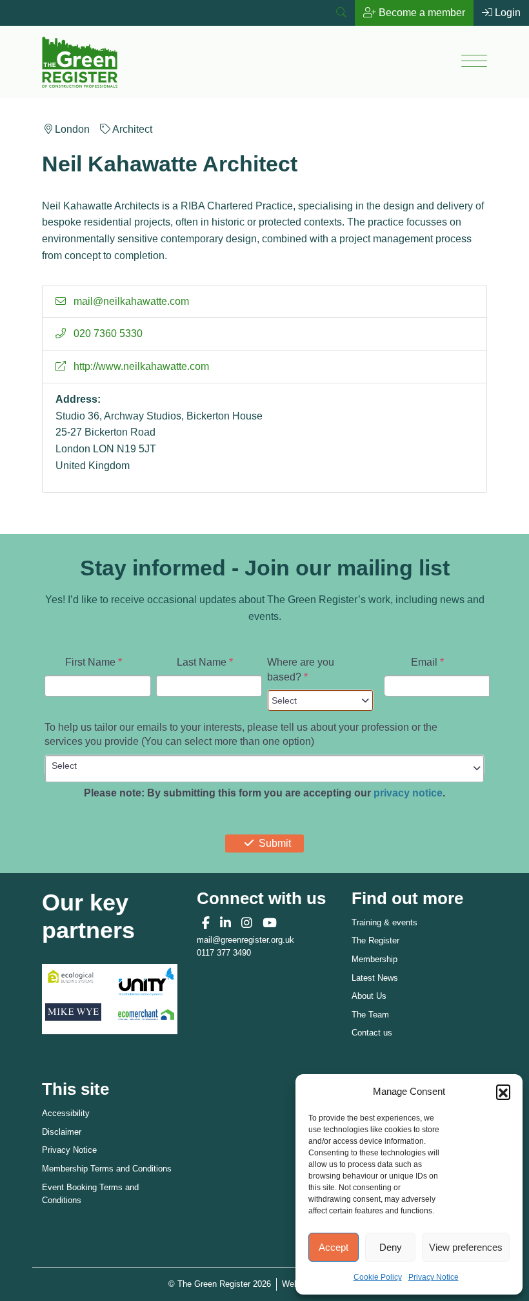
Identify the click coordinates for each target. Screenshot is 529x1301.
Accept (333, 1247)
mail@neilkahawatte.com (130, 301)
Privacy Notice (433, 1277)
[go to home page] (79, 60)
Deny (390, 1247)
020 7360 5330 (107, 333)
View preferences (466, 1247)
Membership (374, 959)
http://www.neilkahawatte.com (140, 366)
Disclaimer (61, 1132)
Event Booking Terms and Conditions (90, 1194)
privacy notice (408, 792)
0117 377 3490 (224, 953)
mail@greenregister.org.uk (245, 940)
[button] (503, 1091)
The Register (375, 940)
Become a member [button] (420, 12)
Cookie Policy (378, 1277)
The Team (370, 1014)
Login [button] (506, 12)
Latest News (375, 978)
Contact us (372, 1032)
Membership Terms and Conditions (107, 1168)
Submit (275, 843)
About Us (369, 996)
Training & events (384, 922)
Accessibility (66, 1113)
